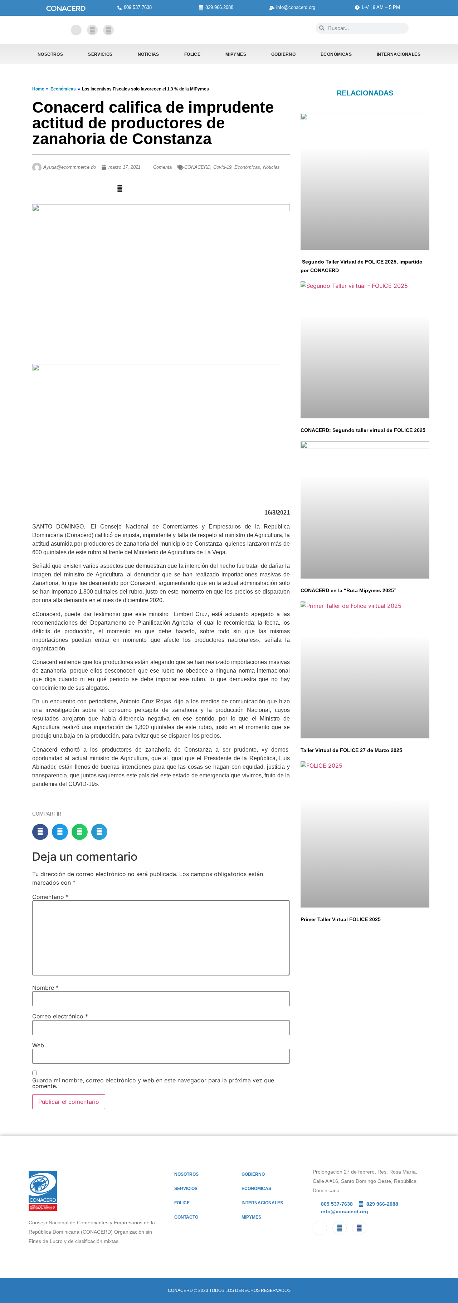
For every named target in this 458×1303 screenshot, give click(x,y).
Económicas (336, 54)
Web (38, 1045)
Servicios (100, 54)
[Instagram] (108, 30)
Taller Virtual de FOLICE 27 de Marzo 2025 (351, 750)
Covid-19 (222, 167)
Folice (192, 54)
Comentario (50, 897)
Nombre (45, 987)
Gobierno (283, 54)
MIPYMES (235, 54)
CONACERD (197, 167)
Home (38, 89)
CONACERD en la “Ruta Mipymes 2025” (348, 590)
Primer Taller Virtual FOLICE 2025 (341, 919)
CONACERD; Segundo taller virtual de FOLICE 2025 (363, 430)
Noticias (148, 54)
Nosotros (50, 54)
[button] (40, 832)
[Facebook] (76, 30)
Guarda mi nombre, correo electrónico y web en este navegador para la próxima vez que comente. (153, 1083)
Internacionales (398, 54)
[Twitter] (92, 30)
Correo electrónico (60, 1016)
